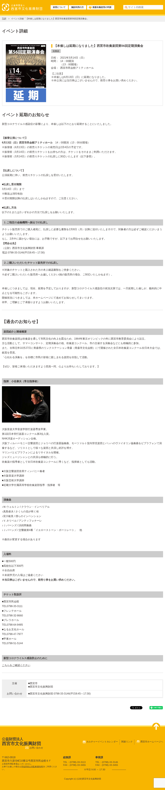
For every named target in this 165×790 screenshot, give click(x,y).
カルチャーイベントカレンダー (102, 741)
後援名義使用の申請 (101, 7)
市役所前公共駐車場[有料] (32, 766)
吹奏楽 (56, 51)
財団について (59, 7)
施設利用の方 (77, 7)
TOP (4, 18)
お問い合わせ (36, 748)
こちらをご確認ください (16, 665)
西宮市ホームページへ (152, 741)
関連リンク (127, 741)
